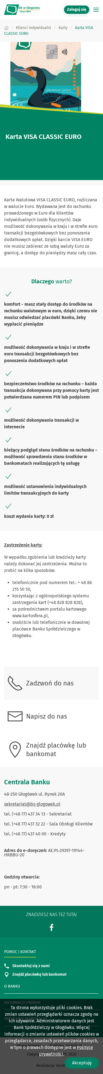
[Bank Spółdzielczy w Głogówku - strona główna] (22, 10)
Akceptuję (82, 1062)
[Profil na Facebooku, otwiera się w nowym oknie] (52, 927)
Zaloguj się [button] (76, 9)
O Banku (12, 986)
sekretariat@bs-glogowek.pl (32, 804)
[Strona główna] (6, 27)
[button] (96, 10)
